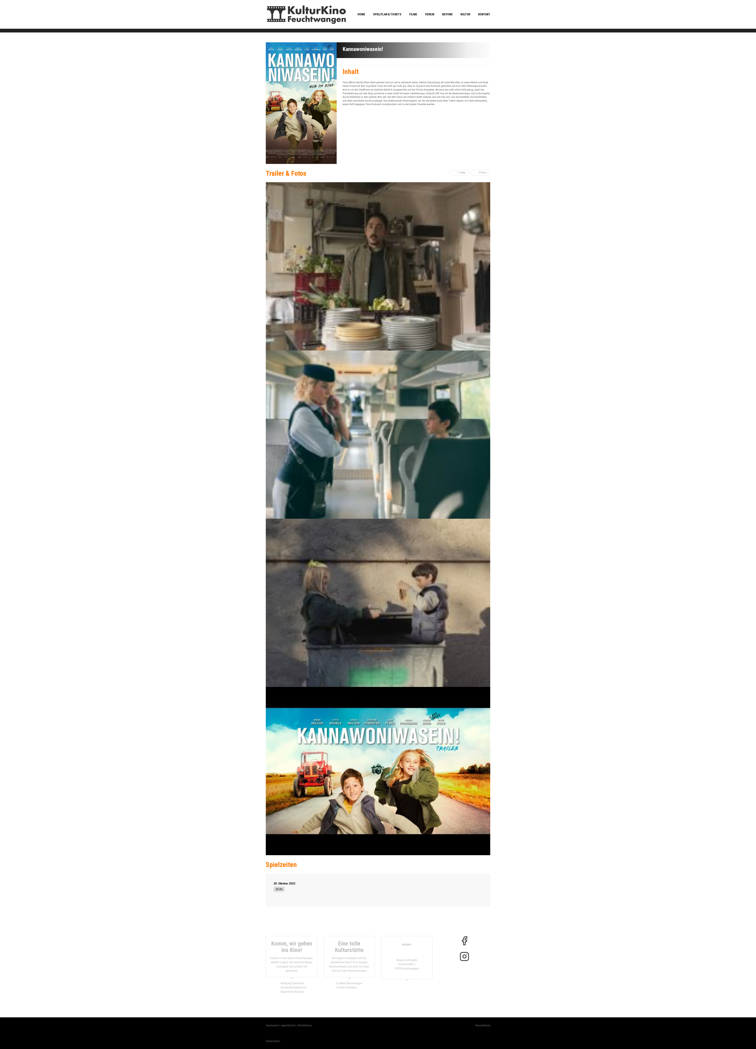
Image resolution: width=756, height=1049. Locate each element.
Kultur (465, 14)
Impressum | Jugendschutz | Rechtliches (289, 1025)
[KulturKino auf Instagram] (464, 956)
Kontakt (484, 14)
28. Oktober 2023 (284, 883)
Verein (429, 14)
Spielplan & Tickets (387, 14)
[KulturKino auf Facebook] (464, 941)
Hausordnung (482, 1025)
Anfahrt (406, 944)
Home (361, 14)
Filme (413, 14)
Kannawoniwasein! (363, 49)
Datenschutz (273, 1041)
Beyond (447, 14)
